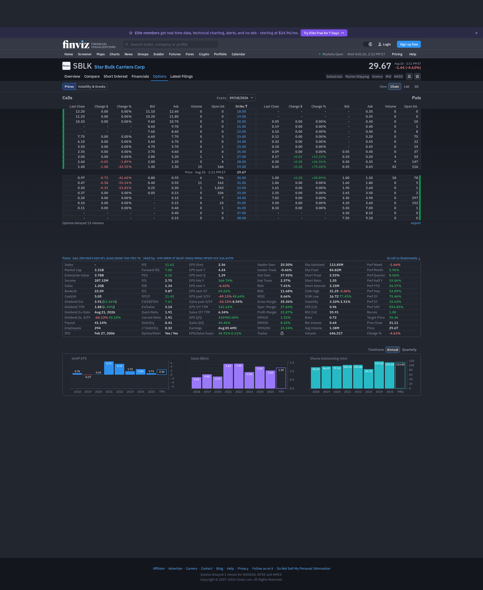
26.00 (241, 152)
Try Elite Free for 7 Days (321, 33)
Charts (114, 54)
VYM (160, 258)
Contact (207, 568)
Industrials (334, 76)
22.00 (241, 131)
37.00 (241, 213)
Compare (92, 76)
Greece (377, 76)
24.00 (241, 141)
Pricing (397, 54)
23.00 (241, 136)
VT (174, 258)
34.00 (241, 198)
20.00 (241, 121)
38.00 (241, 218)
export (416, 223)
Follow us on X (262, 568)
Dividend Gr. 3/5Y (78, 317)
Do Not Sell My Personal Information (303, 568)
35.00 (241, 203)
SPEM (167, 258)
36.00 (241, 208)
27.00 (241, 157)
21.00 (241, 126)
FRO (133, 258)
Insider (158, 54)
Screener (85, 54)
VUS (222, 258)
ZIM (82, 258)
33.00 (241, 193)
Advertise (175, 568)
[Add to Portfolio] (417, 76)
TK (139, 258)
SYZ (215, 258)
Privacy (243, 568)
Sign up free (409, 44)
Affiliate (159, 568)
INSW (119, 258)
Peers (66, 258)
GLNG (110, 258)
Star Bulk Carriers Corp (119, 67)
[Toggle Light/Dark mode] (368, 44)
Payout (70, 323)
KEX (97, 258)
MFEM (208, 258)
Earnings (195, 328)
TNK (127, 258)
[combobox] (170, 44)
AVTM (229, 258)
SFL (102, 258)
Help (412, 54)
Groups (143, 54)
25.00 (241, 146)
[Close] (476, 32)
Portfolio (220, 54)
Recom (372, 312)
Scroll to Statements (402, 258)
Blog (219, 568)
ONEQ (189, 258)
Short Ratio (313, 280)
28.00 (241, 162)
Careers (191, 568)
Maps (101, 54)
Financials (140, 76)
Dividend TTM (75, 307)
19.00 (241, 116)
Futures (175, 54)
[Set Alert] (409, 76)
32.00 (241, 188)
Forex (190, 54)
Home (68, 54)
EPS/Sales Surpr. (201, 333)
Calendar (238, 54)
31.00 (241, 183)
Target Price (376, 317)
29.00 (241, 167)
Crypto (204, 54)
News (129, 54)
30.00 (241, 178)
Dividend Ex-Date (77, 312)
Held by (149, 258)
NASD (398, 76)
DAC (75, 258)
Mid (388, 76)
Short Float (313, 275)
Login (387, 44)
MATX (89, 258)
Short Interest (116, 76)
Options (159, 76)
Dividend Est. (74, 302)
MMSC (198, 258)
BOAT (180, 258)
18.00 (241, 111)
